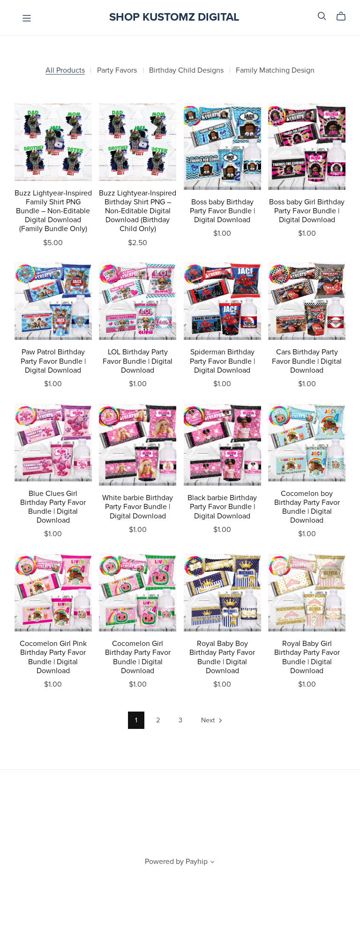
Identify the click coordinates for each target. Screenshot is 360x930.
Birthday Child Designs (186, 70)
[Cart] (345, 16)
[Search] (322, 16)
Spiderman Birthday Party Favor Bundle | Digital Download (222, 361)
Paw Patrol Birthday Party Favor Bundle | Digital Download (53, 361)
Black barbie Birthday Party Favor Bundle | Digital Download (222, 506)
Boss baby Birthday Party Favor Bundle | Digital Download (222, 211)
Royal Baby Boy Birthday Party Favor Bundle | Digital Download (222, 657)
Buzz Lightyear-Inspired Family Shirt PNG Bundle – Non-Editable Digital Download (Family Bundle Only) (53, 211)
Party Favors (117, 70)
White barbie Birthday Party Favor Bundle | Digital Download (137, 506)
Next (209, 720)
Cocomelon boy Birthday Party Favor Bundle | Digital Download (307, 507)
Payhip (197, 861)
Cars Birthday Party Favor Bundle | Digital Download (307, 361)
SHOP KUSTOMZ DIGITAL (174, 17)
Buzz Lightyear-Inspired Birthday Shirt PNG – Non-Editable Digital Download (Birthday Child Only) (137, 211)
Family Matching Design (275, 70)
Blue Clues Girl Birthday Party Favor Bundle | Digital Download (53, 507)
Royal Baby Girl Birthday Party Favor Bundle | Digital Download (307, 657)
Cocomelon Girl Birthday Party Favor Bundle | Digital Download (138, 657)
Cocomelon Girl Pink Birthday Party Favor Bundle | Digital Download (53, 657)
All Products (65, 70)
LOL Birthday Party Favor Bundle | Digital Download (137, 361)
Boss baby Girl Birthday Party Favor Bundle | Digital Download (307, 211)
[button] (212, 863)
